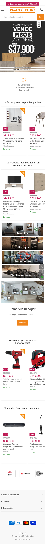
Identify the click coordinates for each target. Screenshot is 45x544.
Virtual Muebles (8, 146)
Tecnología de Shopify (22, 539)
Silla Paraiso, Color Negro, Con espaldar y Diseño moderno (14, 140)
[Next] (38, 473)
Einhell (32, 386)
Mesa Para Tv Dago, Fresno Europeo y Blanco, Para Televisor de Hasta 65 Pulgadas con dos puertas (13, 206)
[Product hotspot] (9, 298)
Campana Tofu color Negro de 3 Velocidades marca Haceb (13, 446)
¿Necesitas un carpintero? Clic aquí (22, 4)
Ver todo (22, 322)
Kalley (5, 384)
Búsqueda (22, 533)
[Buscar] (40, 17)
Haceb (5, 452)
